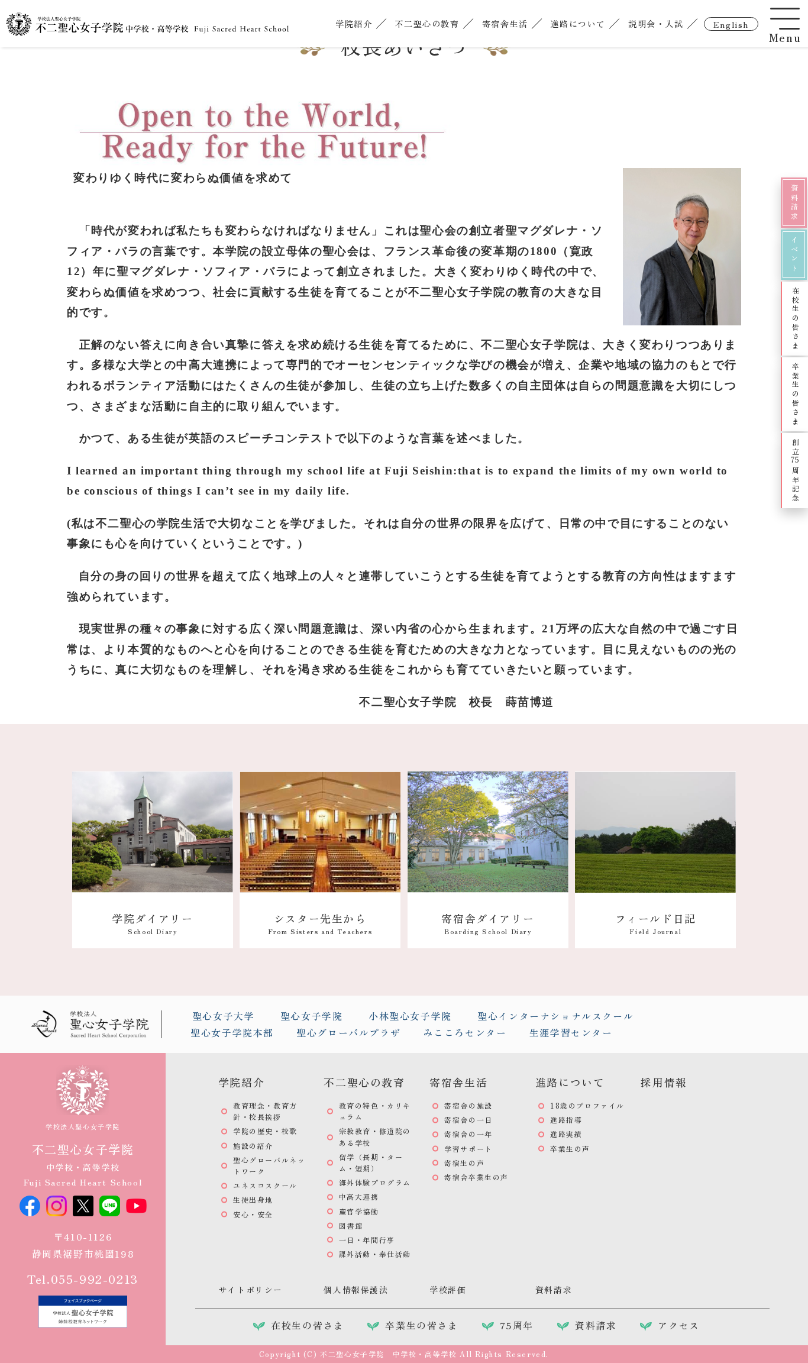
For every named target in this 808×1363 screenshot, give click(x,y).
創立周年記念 (795, 470)
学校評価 (447, 1290)
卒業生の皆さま (795, 394)
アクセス (678, 1325)
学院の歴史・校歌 (265, 1131)
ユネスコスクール (265, 1185)
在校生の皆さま (795, 318)
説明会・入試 (656, 23)
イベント (794, 254)
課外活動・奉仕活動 (375, 1254)
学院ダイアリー (152, 923)
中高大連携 (359, 1196)
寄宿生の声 (464, 1163)
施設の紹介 (253, 1146)
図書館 (351, 1225)
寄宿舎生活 (505, 23)
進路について (578, 23)
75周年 (517, 1325)
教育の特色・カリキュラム (375, 1111)
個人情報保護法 (356, 1290)
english (731, 24)
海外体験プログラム (375, 1182)
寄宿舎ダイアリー (487, 923)
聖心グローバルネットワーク (269, 1165)
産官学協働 (359, 1211)
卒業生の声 (570, 1149)
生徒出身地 (253, 1199)
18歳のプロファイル (587, 1105)
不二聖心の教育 (427, 23)
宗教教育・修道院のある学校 (375, 1136)
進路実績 (566, 1134)
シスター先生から (320, 923)
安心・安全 (253, 1214)
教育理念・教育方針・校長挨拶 (265, 1111)
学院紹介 (353, 23)
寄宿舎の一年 (468, 1134)
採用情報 (664, 1082)
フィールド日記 (655, 923)
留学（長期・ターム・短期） (371, 1162)
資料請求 (794, 202)
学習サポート (468, 1149)
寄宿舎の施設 (468, 1105)
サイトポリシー (250, 1290)
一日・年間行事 (367, 1240)
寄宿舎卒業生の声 (476, 1177)
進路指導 (566, 1120)
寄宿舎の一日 (468, 1120)
